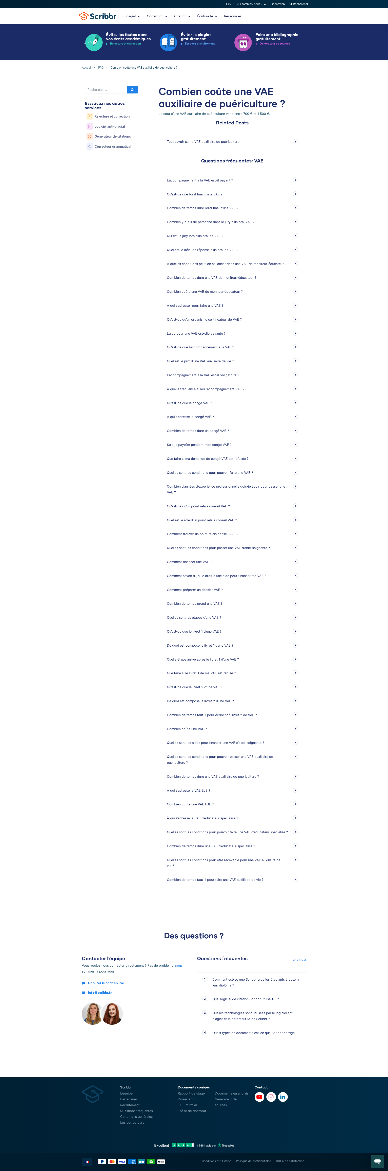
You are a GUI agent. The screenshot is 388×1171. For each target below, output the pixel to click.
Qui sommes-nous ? (249, 4)
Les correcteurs (132, 1122)
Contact (261, 1087)
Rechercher (300, 4)
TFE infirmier (187, 1105)
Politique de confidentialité (253, 1161)
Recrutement (130, 1105)
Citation (180, 16)
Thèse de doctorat (192, 1111)
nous (178, 965)
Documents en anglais (232, 1093)
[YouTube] (259, 1097)
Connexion (278, 4)
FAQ (229, 4)
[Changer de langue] (87, 1162)
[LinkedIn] (283, 1097)
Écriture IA (205, 16)
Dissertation (187, 1099)
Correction (155, 16)
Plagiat (131, 16)
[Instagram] (271, 1097)
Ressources (232, 16)
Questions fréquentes (136, 1111)
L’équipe (126, 1093)
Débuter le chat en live (106, 983)
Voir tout (299, 960)
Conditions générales (136, 1117)
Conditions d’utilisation (216, 1161)
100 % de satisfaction (290, 1161)
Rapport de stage (191, 1093)
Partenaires (129, 1099)
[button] (377, 1161)
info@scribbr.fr (100, 992)
